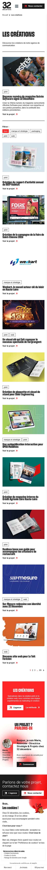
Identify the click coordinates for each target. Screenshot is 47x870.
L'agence (17, 707)
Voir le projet (9, 114)
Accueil (5, 15)
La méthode (31, 708)
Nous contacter (35, 6)
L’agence (13, 793)
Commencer (28, 764)
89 (40, 670)
